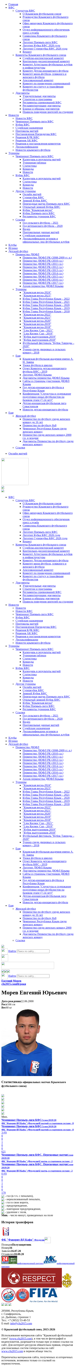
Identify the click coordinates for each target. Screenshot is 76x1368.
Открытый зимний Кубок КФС (41, 206)
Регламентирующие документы (42, 105)
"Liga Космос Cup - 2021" (38, 330)
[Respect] (31, 1286)
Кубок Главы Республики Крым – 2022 (46, 298)
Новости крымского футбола (33, 149)
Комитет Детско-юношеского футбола (45, 70)
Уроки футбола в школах (37, 365)
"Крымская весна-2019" (37, 324)
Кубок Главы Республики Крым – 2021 (46, 301)
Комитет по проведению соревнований (46, 83)
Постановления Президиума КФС (36, 134)
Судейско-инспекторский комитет (43, 58)
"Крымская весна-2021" (37, 317)
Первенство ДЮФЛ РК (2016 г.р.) (43, 279)
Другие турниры (26, 191)
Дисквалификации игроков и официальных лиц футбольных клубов (46, 240)
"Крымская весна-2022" (37, 314)
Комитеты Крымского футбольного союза (41, 54)
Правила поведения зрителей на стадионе (48, 111)
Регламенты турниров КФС (39, 216)
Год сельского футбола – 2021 (40, 222)
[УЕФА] (23, 1301)
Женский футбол (26, 415)
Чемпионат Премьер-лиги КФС (35, 121)
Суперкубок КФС (33, 197)
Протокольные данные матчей (41, 232)
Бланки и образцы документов (41, 108)
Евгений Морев (11, 980)
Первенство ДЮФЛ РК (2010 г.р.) (43, 260)
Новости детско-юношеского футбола (45, 409)
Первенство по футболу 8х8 (39, 425)
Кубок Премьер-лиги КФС (39, 213)
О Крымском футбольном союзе (42, 13)
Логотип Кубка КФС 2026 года (41, 45)
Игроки (13, 248)
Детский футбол (18, 251)
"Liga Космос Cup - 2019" (38, 333)
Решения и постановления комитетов (38, 143)
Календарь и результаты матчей (42, 159)
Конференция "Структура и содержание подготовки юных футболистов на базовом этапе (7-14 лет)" (47, 397)
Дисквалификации (27, 146)
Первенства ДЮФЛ (27, 254)
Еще (18, 355)
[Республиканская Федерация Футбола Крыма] (67, 1286)
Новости (13, 115)
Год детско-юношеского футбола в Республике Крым (43, 389)
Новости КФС (24, 118)
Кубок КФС (23, 124)
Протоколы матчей (27, 130)
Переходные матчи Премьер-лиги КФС (46, 203)
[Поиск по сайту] (2, 946)
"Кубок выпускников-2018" (39, 339)
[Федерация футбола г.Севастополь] (8, 1301)
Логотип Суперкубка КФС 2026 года (45, 48)
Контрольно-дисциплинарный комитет (46, 61)
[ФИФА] (44, 1301)
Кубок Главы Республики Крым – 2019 (46, 308)
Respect (27, 51)
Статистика (30, 165)
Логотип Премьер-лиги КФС (40, 42)
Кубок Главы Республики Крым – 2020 (46, 305)
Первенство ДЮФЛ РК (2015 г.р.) (43, 276)
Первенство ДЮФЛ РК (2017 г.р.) (43, 282)
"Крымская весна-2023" (37, 295)
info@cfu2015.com (21, 1323)
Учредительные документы (39, 96)
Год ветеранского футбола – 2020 (43, 225)
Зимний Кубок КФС (35, 200)
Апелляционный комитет (38, 80)
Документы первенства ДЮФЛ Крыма (46, 377)
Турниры (13, 153)
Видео (26, 229)
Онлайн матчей (32, 194)
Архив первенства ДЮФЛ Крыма (43, 286)
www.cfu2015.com (21, 1338)
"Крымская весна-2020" (37, 320)
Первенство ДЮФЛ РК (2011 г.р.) (43, 263)
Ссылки (20, 219)
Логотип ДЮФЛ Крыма (37, 374)
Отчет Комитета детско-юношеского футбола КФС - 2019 (44, 370)
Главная (13, 4)
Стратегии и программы (37, 99)
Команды (28, 168)
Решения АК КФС (27, 140)
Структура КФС (25, 10)
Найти (12, 951)
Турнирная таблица (34, 162)
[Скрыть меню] (2, 971)
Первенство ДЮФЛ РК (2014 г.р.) (43, 273)
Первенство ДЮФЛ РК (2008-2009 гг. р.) (47, 257)
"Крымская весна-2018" (37, 327)
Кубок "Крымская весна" (38, 210)
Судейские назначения (29, 127)
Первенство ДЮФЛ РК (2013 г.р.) (43, 270)
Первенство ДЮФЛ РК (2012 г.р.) (43, 267)
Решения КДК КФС (27, 137)
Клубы (12, 244)
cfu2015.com (8, 983)
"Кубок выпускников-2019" (39, 336)
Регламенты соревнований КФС (42, 102)
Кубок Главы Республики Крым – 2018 (46, 311)
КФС (11, 7)
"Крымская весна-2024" (37, 292)
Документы (23, 92)
